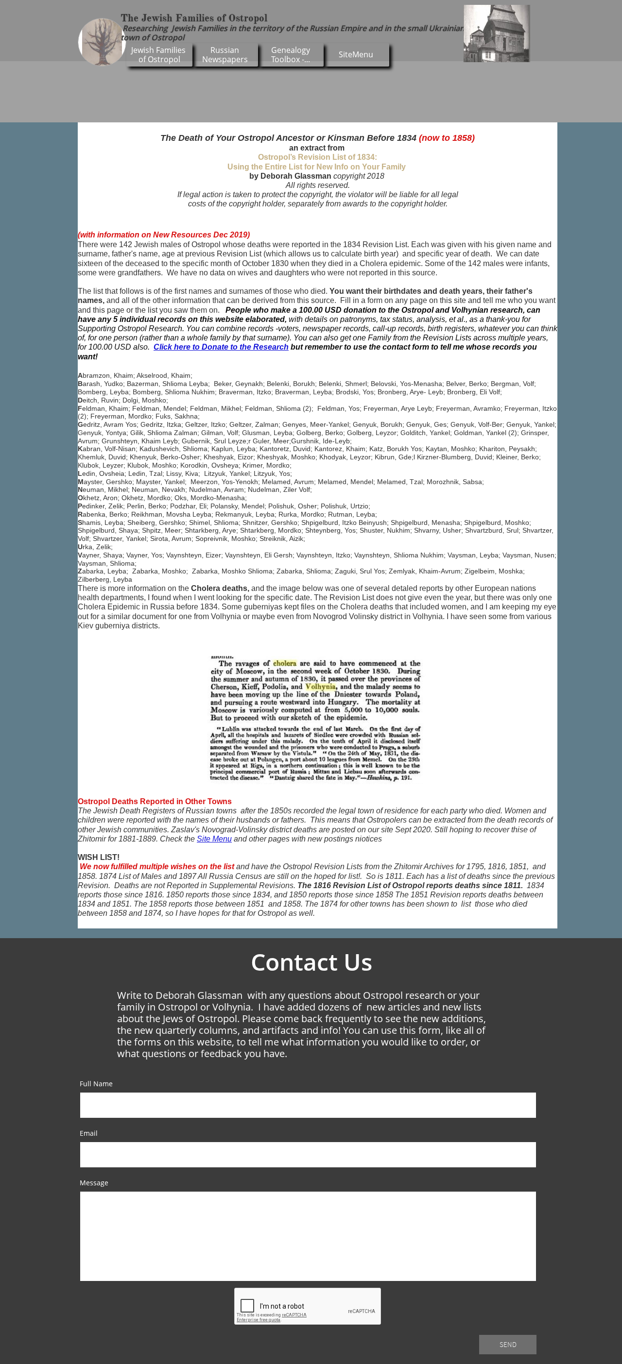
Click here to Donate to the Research (221, 347)
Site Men (212, 839)
